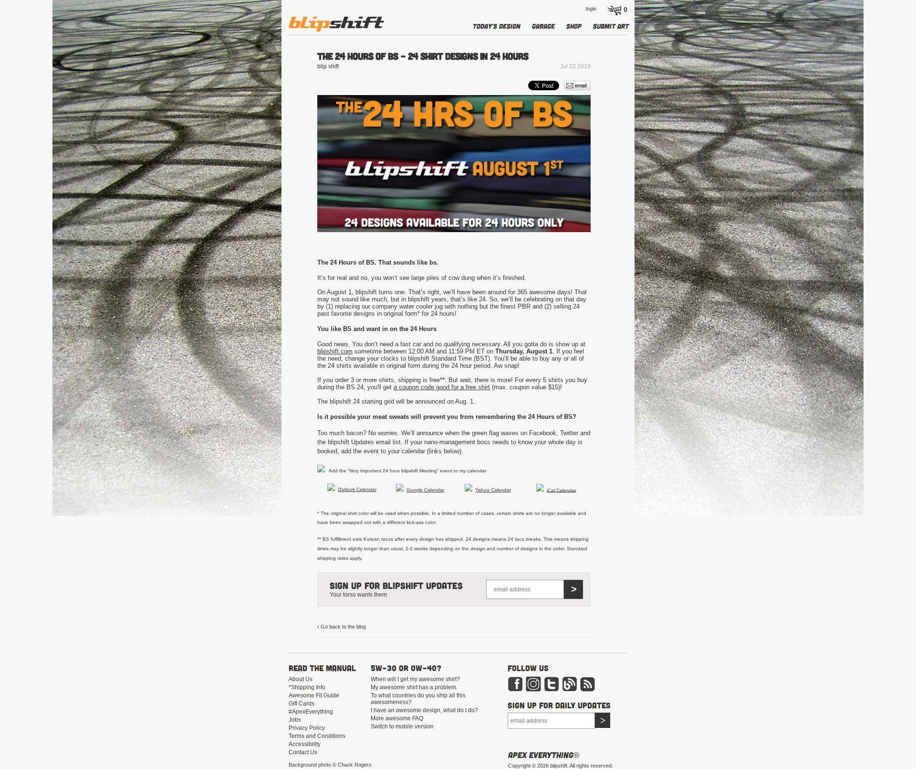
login (591, 8)
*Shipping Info (307, 687)
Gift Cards (301, 703)
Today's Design (496, 26)
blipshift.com (335, 351)
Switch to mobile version (402, 726)
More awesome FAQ (397, 718)
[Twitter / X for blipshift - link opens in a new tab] (551, 689)
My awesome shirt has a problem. (414, 687)
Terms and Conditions (317, 736)
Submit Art (611, 26)
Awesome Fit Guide (314, 695)
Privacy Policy (307, 728)
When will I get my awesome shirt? (415, 679)
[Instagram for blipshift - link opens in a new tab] (533, 689)
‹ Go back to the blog (341, 627)
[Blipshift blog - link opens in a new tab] (569, 689)
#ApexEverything (311, 711)
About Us (300, 679)
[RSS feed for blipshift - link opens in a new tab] (587, 689)
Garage (543, 26)
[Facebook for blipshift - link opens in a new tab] (515, 689)
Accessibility (305, 744)
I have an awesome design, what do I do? (424, 710)
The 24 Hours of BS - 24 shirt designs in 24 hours (422, 56)
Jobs (295, 719)
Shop (574, 26)
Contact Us (303, 752)
